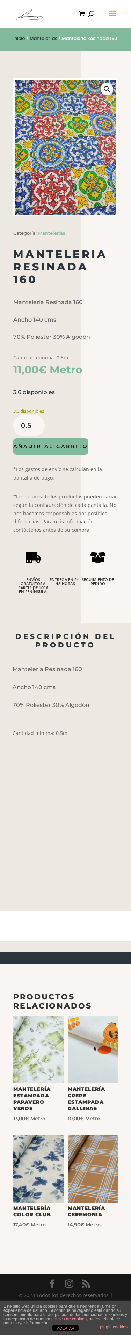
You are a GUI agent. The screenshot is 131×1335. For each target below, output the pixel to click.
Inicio (19, 38)
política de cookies (69, 1318)
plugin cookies (114, 1326)
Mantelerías (43, 38)
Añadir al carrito (50, 446)
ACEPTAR (65, 1328)
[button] (107, 89)
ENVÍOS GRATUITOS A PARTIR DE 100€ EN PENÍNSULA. (33, 585)
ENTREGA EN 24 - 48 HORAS (65, 581)
